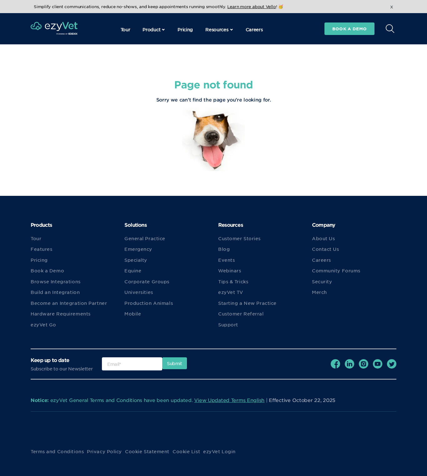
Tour (125, 29)
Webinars (229, 270)
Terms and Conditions (57, 451)
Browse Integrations (56, 281)
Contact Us (325, 249)
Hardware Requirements (61, 313)
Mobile (132, 313)
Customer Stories (239, 238)
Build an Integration (55, 292)
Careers (254, 29)
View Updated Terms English (229, 400)
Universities (138, 292)
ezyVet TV (230, 292)
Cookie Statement (147, 451)
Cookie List (186, 451)
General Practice (144, 238)
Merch (319, 292)
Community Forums (336, 270)
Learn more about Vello (251, 6)
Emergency (138, 249)
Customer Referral (241, 313)
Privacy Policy (104, 451)
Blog (224, 249)
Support (228, 324)
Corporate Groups (146, 281)
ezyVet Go (43, 324)
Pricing (185, 29)
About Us (323, 238)
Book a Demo (47, 270)
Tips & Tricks (233, 281)
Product (151, 29)
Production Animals (148, 303)
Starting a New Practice (247, 303)
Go (316, 44)
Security (322, 281)
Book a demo (349, 28)
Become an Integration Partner (69, 303)
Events (226, 260)
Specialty (135, 260)
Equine (132, 270)
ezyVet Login (219, 451)
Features (41, 249)
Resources (216, 29)
